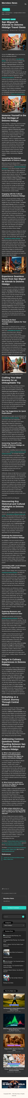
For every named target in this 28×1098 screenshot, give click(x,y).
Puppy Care (17, 1045)
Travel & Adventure (5, 19)
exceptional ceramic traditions (9, 572)
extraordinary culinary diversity (12, 238)
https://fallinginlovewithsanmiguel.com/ (14, 844)
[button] (6, 9)
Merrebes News (9, 3)
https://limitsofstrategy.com (8, 851)
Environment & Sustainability (14, 1063)
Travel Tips (13, 19)
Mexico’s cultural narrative (18, 94)
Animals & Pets (11, 1045)
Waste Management (14, 1065)
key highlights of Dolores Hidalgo (10, 417)
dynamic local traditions (8, 77)
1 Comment (22, 30)
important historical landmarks (9, 618)
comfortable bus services (13, 330)
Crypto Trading (14, 1025)
